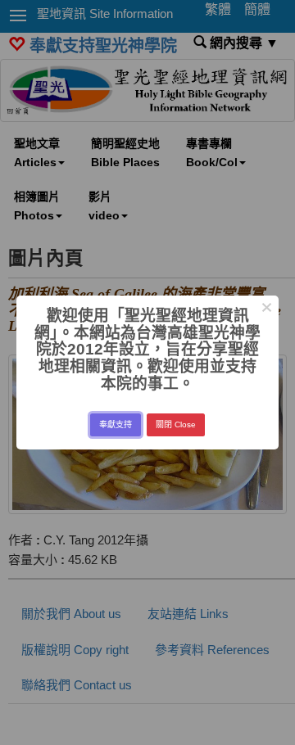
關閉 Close (176, 424)
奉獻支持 (115, 424)
